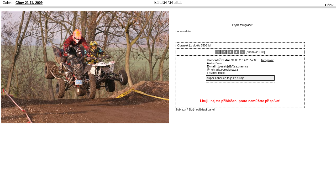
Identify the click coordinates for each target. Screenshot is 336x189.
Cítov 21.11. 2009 (29, 3)
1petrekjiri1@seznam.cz (232, 66)
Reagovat (267, 60)
